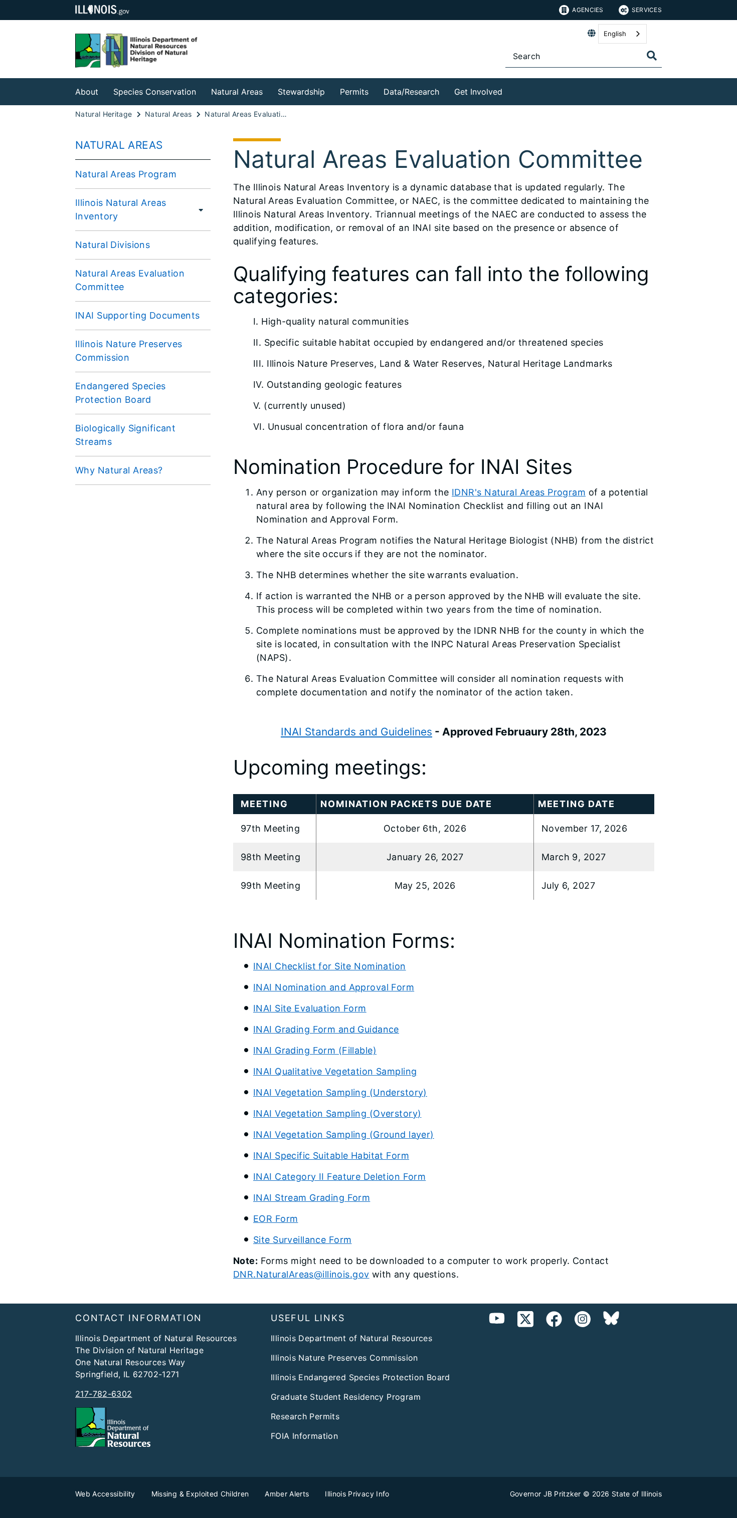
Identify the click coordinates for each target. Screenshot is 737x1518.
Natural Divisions (112, 244)
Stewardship (301, 92)
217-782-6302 (103, 1394)
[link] (525, 1321)
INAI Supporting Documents (137, 315)
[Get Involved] (509, 90)
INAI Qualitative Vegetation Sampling (335, 1071)
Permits (354, 92)
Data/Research (411, 92)
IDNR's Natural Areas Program (519, 492)
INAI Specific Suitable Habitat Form (331, 1155)
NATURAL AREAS (119, 145)
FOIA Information (304, 1436)
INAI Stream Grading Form (311, 1197)
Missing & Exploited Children (200, 1493)
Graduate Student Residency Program (346, 1397)
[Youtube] (497, 1321)
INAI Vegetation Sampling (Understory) (340, 1092)
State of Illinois (637, 1493)
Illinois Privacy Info (357, 1493)
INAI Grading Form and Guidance (326, 1029)
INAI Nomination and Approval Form (333, 987)
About (86, 92)
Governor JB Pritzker (545, 1493)
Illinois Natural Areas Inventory (120, 209)
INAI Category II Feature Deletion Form (339, 1176)
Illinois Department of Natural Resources (351, 1338)
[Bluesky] (611, 1321)
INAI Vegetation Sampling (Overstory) (337, 1113)
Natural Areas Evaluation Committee (130, 280)
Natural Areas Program (125, 174)
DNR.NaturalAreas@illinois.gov (301, 1274)
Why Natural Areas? (119, 470)
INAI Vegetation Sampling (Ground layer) (343, 1134)
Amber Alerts (287, 1493)
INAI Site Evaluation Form (309, 1008)
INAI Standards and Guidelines (356, 731)
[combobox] (622, 34)
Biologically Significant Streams (125, 435)
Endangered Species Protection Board (120, 393)
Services (647, 10)
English (615, 34)
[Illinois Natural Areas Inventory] (200, 209)
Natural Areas (237, 92)
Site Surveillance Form (302, 1239)
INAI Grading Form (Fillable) (315, 1050)
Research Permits (305, 1416)
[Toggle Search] (652, 56)
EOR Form (275, 1218)
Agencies (587, 10)
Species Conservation (154, 92)
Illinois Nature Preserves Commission (128, 351)
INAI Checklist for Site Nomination (329, 966)
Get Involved (478, 92)
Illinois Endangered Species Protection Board (360, 1377)
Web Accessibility (105, 1493)
